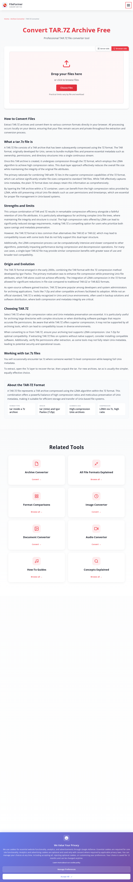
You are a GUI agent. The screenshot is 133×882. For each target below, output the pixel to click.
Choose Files (66, 87)
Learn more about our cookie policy (66, 862)
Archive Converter (17, 19)
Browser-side (121, 48)
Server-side (104, 48)
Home (6, 19)
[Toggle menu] (128, 5)
